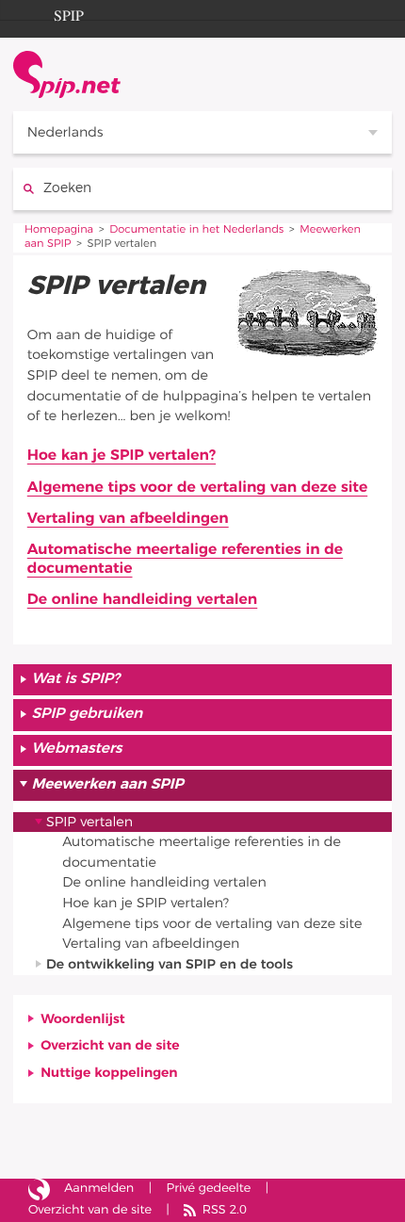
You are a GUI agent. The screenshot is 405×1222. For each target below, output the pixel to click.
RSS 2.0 (224, 1210)
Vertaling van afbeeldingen (128, 519)
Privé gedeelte (209, 1188)
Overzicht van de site (109, 1045)
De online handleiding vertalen (142, 600)
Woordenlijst (82, 1019)
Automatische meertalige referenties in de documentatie (185, 560)
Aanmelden (99, 1188)
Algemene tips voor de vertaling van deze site (197, 488)
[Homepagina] (67, 74)
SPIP (69, 13)
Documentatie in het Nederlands (196, 230)
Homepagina (58, 230)
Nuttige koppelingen (108, 1073)
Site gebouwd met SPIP (39, 1190)
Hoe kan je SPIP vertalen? (121, 456)
